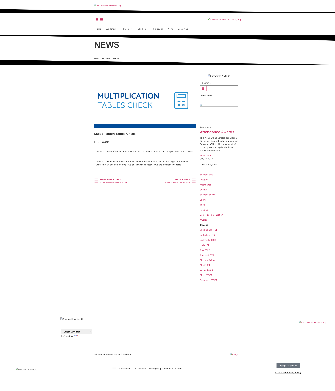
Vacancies (163, 319)
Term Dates (163, 332)
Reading (204, 210)
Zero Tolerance (165, 341)
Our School (111, 29)
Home (98, 29)
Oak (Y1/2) (205, 250)
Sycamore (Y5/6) (208, 280)
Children (142, 29)
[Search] (195, 29)
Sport (203, 199)
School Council (207, 194)
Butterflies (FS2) (208, 235)
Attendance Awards (217, 132)
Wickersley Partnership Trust (171, 326)
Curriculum (158, 29)
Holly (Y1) (205, 245)
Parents (126, 29)
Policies (162, 329)
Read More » (206, 155)
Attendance (205, 184)
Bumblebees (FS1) (209, 230)
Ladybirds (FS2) (208, 240)
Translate (83, 336)
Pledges (204, 179)
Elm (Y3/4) (205, 265)
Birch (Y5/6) (206, 275)
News (170, 29)
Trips (202, 204)
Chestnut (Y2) (207, 255)
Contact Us (183, 29)
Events (203, 189)
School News (206, 174)
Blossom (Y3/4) (207, 260)
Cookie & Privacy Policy (169, 335)
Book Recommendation (211, 214)
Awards (203, 219)
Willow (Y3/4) (207, 270)
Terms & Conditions (167, 338)
